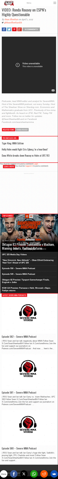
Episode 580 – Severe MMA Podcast (19, 448)
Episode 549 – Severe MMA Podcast (18, 274)
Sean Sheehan (11, 19)
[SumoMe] (54, 474)
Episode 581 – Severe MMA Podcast (19, 392)
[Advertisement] (29, 193)
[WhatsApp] (34, 474)
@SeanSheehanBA (13, 22)
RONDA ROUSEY (22, 129)
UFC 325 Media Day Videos (14, 254)
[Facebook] (14, 474)
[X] (24, 474)
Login (36, 164)
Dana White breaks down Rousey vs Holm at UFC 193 (25, 155)
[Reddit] (44, 474)
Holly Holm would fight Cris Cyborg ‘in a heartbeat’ (25, 149)
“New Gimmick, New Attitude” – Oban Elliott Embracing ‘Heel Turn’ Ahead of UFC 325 (28, 261)
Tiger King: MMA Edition (13, 143)
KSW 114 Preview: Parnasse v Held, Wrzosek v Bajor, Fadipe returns (26, 289)
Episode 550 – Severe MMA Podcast (18, 268)
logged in (29, 166)
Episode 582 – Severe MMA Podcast (19, 336)
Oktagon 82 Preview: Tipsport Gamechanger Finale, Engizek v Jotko (25, 281)
